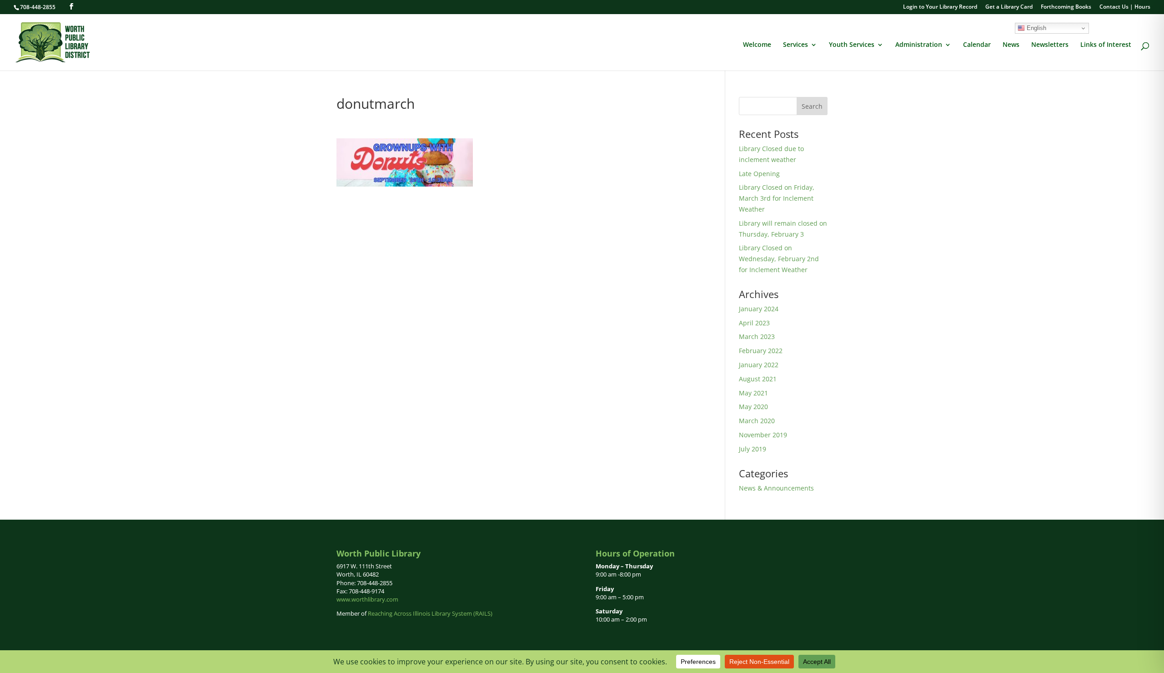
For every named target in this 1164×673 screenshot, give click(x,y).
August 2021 (758, 378)
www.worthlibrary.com (367, 599)
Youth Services (851, 45)
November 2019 (763, 434)
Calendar (977, 45)
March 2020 (757, 420)
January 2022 (758, 364)
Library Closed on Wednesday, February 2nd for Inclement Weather (779, 258)
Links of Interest (1105, 45)
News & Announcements (776, 488)
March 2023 (757, 336)
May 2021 (753, 393)
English (1035, 28)
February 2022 (761, 350)
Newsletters (1050, 45)
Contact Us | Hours (1124, 7)
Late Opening (759, 173)
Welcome (757, 45)
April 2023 (754, 323)
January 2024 (758, 308)
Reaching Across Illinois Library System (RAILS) (430, 613)
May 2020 (753, 406)
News (1011, 45)
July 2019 (752, 449)
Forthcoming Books (1066, 7)
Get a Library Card (1009, 7)
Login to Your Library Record (940, 7)
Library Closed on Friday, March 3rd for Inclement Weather (776, 198)
